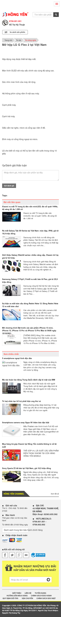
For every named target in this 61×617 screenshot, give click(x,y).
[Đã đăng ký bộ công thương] (37, 555)
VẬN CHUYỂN (27, 598)
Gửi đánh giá (9, 185)
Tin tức (18, 40)
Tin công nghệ (30, 40)
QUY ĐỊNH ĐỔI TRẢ (10, 598)
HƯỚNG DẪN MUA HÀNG (17, 595)
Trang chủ (8, 40)
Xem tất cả (55, 493)
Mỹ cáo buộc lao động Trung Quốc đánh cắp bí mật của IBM (28, 379)
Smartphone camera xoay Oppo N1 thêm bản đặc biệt (25, 422)
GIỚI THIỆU (16, 593)
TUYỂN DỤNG (40, 593)
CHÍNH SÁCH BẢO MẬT (46, 598)
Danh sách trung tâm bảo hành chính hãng (16, 529)
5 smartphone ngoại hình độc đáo (17, 358)
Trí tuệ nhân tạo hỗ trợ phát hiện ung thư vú (21, 401)
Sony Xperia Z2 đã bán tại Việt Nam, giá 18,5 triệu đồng (26, 468)
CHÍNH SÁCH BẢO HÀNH (41, 595)
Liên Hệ (28, 593)
